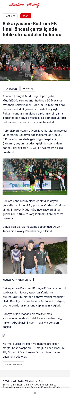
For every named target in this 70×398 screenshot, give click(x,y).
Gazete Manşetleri (13, 387)
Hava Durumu (32, 387)
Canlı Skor (16, 384)
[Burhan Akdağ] (24, 5)
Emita (53, 384)
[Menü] (5, 5)
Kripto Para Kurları (51, 387)
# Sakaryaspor (13, 364)
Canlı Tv (28, 384)
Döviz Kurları (41, 384)
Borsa (6, 384)
